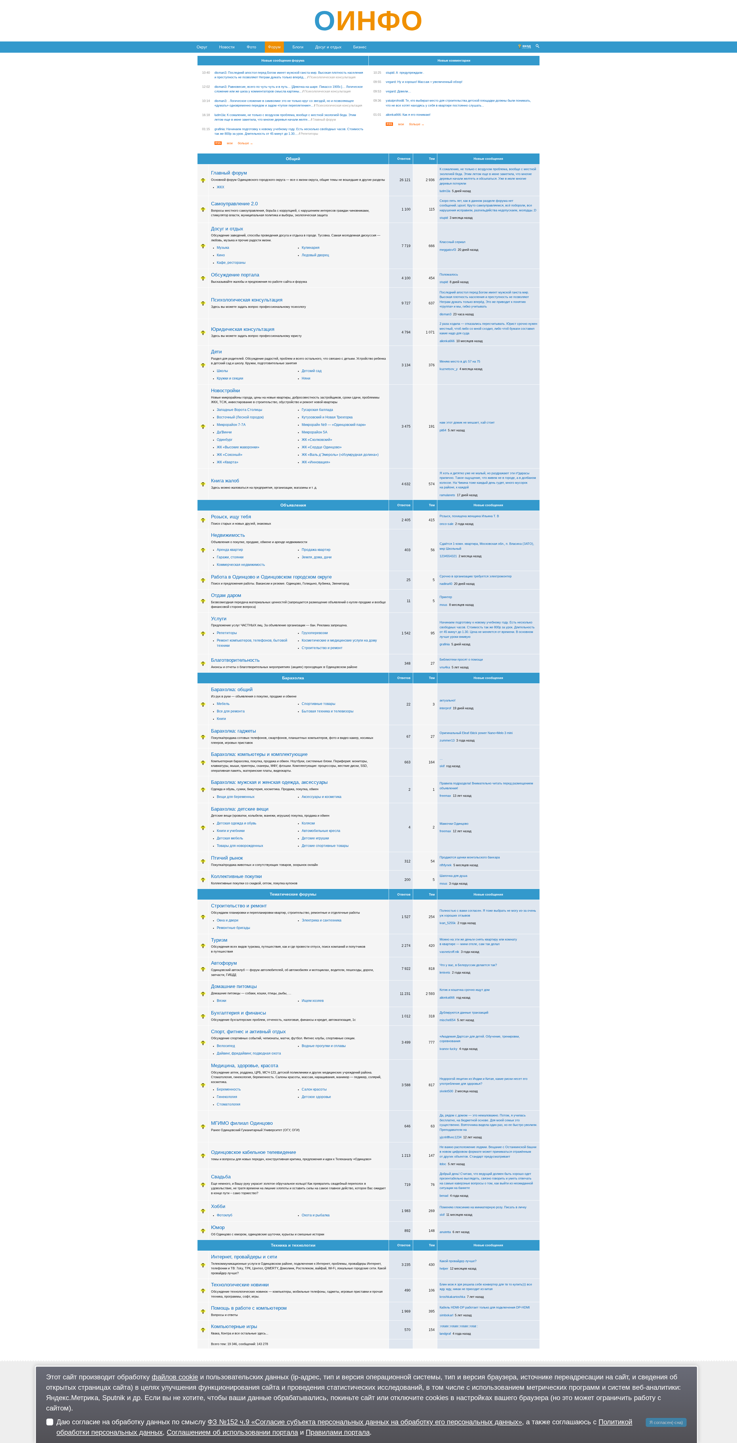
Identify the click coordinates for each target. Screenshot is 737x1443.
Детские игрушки (315, 838)
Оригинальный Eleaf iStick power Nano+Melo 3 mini (476, 733)
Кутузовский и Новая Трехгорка (327, 417)
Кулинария (311, 248)
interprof (445, 708)
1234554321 (448, 556)
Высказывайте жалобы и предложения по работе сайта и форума (259, 281)
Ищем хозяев (313, 1001)
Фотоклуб (224, 1215)
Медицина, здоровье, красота (244, 1065)
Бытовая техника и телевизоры (328, 711)
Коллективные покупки (236, 876)
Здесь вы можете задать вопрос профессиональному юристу (256, 335)
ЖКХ (220, 187)
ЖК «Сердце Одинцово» (322, 447)
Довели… (404, 91)
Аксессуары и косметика (321, 797)
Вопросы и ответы (224, 1315)
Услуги (219, 618)
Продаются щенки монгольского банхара (470, 857)
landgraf (445, 1333)
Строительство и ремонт (322, 648)
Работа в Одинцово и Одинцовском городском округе (271, 576)
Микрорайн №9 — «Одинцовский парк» (334, 425)
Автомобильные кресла (321, 831)
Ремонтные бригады (233, 928)
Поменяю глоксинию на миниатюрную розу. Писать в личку (483, 1207)
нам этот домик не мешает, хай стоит (467, 422)
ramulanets (447, 495)
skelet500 (446, 1091)
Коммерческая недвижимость (241, 565)
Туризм (219, 940)
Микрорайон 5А (314, 432)
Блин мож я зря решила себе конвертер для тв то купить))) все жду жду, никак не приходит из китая (486, 1287)
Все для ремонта (231, 711)
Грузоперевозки (315, 633)
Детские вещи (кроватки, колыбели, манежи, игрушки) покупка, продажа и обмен (270, 815)
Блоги (297, 47)
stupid (390, 72)
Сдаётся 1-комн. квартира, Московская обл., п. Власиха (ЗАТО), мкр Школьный (487, 546)
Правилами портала (338, 1432)
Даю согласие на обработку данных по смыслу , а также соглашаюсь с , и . (344, 1427)
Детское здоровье (316, 1097)
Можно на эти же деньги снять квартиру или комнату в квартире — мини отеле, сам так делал (478, 942)
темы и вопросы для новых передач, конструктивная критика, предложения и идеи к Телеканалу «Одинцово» (291, 1159)
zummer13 (447, 740)
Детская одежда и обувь (236, 823)
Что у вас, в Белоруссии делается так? (468, 965)
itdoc (443, 1164)
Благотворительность (235, 660)
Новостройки (225, 390)
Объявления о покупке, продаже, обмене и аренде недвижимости (259, 542)
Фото (251, 47)
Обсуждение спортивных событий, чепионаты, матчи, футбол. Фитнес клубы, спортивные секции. (283, 1038)
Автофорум (224, 963)
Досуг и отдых (328, 47)
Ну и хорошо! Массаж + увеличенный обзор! (429, 82)
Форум (274, 47)
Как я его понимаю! (416, 114)
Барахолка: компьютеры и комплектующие (259, 754)
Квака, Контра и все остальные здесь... (239, 1333)
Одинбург (224, 440)
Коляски (308, 823)
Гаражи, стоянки (230, 557)
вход (527, 46)
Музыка (223, 248)
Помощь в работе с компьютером (249, 1308)
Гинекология (227, 1097)
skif (442, 766)
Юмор (218, 1227)
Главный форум (324, 119)
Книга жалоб (225, 480)
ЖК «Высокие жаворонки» (238, 447)
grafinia (219, 129)
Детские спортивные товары (325, 846)
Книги (221, 719)
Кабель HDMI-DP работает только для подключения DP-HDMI (485, 1307)
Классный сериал (452, 242)
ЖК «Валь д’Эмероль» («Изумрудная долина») (340, 455)
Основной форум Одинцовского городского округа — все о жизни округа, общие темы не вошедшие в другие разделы (298, 179)
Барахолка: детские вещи (240, 808)
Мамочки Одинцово (454, 823)
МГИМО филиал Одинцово (242, 1123)
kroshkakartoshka (452, 1296)
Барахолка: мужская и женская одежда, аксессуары (269, 782)
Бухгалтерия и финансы (238, 1012)
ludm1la (219, 115)
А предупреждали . (410, 72)
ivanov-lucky (448, 1049)
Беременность (229, 1089)
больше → (245, 143)
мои (230, 143)
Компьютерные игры (234, 1326)
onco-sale (446, 524)
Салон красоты (314, 1089)
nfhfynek (446, 865)
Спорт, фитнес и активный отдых (248, 1031)
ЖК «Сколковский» (317, 440)
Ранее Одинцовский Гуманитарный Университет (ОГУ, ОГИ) (255, 1130)
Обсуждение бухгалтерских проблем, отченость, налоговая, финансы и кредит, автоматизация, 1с (283, 1019)
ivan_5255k (448, 923)
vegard (391, 82)
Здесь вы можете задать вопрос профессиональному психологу (258, 306)
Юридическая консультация (242, 329)
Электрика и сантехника (321, 920)
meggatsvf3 (448, 249)
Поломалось (449, 274)
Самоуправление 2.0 (234, 203)
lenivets (445, 972)
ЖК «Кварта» (227, 462)
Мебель (223, 704)
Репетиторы (309, 133)
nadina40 (446, 583)
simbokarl (446, 1315)
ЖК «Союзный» (229, 455)
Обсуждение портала (235, 274)
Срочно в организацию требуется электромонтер (476, 576)
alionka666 (393, 114)
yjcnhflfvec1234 (450, 1137)
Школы (222, 371)
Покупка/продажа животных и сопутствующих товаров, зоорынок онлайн (264, 864)
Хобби (218, 1206)
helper (444, 1268)
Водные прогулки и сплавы (324, 1046)
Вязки (221, 1001)
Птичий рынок (227, 857)
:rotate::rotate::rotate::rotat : (459, 1326)
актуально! (447, 700)
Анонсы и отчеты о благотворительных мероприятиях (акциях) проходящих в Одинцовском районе (284, 667)
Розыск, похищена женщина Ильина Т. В (469, 516)
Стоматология (228, 1104)
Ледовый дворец (315, 255)
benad (444, 1195)
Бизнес (359, 47)
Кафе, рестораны (231, 263)
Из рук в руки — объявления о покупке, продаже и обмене (254, 696)
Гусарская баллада (317, 410)
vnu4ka (445, 667)
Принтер (446, 597)
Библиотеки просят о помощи (461, 659)
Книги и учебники (231, 831)
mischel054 (447, 1020)
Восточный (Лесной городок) (240, 417)
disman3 (220, 72)
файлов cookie (175, 1377)
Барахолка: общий (232, 689)
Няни (306, 378)
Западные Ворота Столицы (239, 410)
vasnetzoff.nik (449, 951)
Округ (202, 47)
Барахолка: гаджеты (233, 730)
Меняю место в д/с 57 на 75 (460, 361)
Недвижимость (228, 535)
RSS (218, 143)
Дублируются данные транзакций (464, 1012)
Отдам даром (226, 595)
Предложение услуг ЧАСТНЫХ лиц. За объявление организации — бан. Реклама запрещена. (279, 625)
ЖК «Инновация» (316, 462)
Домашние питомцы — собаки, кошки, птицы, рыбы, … (251, 993)
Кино (221, 255)
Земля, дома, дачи (317, 557)
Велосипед (226, 1046)
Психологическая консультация (332, 77)
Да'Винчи (224, 432)
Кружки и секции (230, 378)
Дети (216, 351)
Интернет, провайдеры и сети (244, 1256)
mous (443, 604)
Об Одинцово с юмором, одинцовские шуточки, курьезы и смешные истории (267, 1234)
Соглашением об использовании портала (232, 1432)
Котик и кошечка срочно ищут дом (465, 989)
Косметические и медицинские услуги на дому (339, 640)
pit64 (443, 430)
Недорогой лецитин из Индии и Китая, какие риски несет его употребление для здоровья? (483, 1081)
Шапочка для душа (453, 875)
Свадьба (221, 1176)
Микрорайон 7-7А (231, 425)
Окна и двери (227, 920)
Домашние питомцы (234, 986)
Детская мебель (230, 838)
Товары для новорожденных (240, 846)
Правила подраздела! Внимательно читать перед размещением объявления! (486, 786)
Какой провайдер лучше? (458, 1261)
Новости (227, 47)
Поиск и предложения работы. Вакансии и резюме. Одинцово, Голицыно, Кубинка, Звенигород (280, 583)
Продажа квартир (316, 550)
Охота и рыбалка (316, 1215)
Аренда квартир (230, 550)
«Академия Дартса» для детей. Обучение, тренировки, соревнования (480, 1039)
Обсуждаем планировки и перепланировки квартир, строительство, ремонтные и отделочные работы (285, 912)
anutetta (445, 1232)
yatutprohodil (395, 100)
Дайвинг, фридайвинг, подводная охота (249, 1053)
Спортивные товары (318, 704)
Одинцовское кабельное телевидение (253, 1152)
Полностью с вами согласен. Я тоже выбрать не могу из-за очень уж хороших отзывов (488, 913)
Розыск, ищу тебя (231, 516)
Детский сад (312, 371)
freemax (445, 795)
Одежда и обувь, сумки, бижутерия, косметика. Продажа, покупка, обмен (264, 789)
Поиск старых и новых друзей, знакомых (241, 523)
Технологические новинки (240, 1284)
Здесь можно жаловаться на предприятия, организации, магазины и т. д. (264, 487)
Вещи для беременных (235, 797)
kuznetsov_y (449, 369)
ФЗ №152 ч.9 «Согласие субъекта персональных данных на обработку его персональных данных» (365, 1422)
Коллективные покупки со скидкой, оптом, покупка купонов (254, 883)
